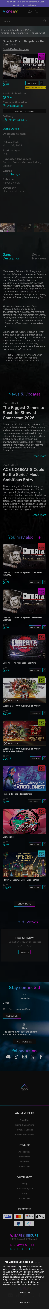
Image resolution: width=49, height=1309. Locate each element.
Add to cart (31, 83)
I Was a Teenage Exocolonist (17, 793)
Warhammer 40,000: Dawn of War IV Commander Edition (22, 750)
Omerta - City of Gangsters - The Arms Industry (22, 573)
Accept (19, 1009)
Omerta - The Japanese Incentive (19, 662)
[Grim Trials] (24, 821)
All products (16, 30)
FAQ (24, 1193)
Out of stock (35, 801)
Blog (24, 1183)
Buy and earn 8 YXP (36, 87)
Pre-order (36, 713)
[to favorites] (41, 83)
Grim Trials (8, 836)
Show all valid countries (24, 111)
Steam (11, 97)
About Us (24, 1120)
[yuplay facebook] (41, 1057)
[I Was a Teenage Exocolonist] (24, 778)
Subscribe (12, 1016)
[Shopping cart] (36, 11)
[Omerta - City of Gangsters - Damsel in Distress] (24, 602)
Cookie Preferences (24, 1134)
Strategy (15, 174)
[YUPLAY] (10, 11)
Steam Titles (24, 1166)
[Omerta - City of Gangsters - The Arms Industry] (24, 556)
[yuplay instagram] (24, 1057)
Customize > (24, 1302)
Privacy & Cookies (24, 1129)
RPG (26, 30)
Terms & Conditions (22, 1009)
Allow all (24, 1292)
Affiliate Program (24, 1188)
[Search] (44, 20)
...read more (39, 456)
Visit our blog (24, 1041)
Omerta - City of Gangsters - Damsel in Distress (22, 618)
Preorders (24, 1161)
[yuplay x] (32, 1057)
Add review (24, 952)
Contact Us (24, 1198)
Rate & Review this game (16, 49)
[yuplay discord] (8, 1057)
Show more (24, 903)
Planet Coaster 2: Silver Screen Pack (21, 879)
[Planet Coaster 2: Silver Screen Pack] (24, 864)
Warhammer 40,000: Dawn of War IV (22, 705)
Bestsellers (24, 1156)
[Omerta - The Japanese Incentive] (24, 647)
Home (4, 30)
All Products (24, 1151)
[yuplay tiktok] (16, 1057)
